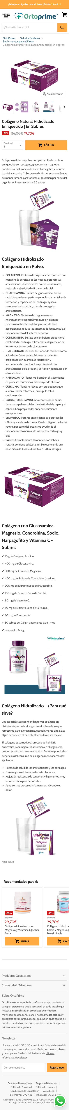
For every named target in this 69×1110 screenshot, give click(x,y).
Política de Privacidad (21, 1087)
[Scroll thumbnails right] (64, 107)
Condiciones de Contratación (24, 1090)
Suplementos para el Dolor (18, 41)
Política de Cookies (45, 1087)
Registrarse (57, 1067)
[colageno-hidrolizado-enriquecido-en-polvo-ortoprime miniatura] (36, 107)
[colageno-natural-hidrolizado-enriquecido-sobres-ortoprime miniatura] (8, 107)
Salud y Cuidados (30, 38)
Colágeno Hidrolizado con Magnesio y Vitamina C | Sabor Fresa (22, 930)
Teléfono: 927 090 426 (20, 1094)
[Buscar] (62, 27)
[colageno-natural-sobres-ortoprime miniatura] (49, 107)
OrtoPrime (9, 38)
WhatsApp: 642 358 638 (48, 1094)
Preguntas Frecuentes (46, 1083)
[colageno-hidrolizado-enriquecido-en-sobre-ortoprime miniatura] (22, 107)
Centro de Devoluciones (20, 1083)
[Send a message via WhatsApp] (59, 1101)
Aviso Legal (48, 1090)
